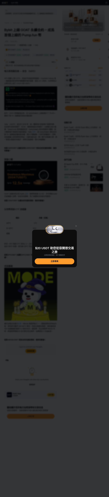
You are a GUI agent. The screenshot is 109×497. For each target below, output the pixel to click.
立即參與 (54, 261)
